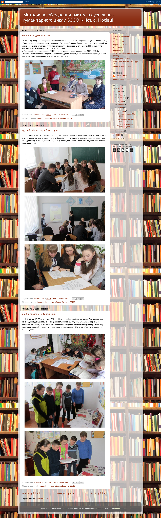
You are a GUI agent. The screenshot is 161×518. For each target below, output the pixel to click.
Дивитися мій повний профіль (125, 79)
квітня (120, 108)
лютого (121, 131)
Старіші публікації (98, 493)
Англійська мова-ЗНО (122, 67)
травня (121, 104)
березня (121, 111)
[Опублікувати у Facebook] (80, 115)
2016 (118, 138)
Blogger (117, 508)
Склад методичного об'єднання (121, 38)
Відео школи (118, 51)
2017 (118, 135)
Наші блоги (117, 48)
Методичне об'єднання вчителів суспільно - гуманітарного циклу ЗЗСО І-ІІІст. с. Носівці (68, 17)
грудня (121, 94)
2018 (118, 92)
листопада (122, 98)
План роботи (118, 42)
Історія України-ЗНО (121, 59)
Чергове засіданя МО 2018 (36, 35)
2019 (118, 88)
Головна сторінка (64, 493)
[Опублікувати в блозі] (76, 115)
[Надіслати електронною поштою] (73, 115)
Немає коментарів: (61, 115)
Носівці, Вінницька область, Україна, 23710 (54, 118)
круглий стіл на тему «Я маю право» (41, 130)
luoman (98, 508)
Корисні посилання (121, 45)
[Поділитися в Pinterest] (83, 115)
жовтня (121, 101)
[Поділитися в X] (78, 115)
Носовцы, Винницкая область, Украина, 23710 (56, 302)
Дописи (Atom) (42, 499)
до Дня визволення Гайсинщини (39, 314)
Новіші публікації (31, 493)
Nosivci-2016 (121, 76)
